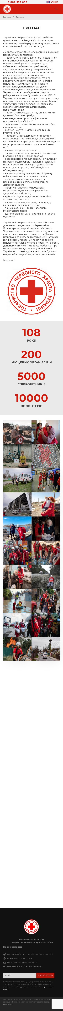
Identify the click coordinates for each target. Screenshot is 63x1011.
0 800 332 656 (17, 2)
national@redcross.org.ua (25, 962)
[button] (57, 9)
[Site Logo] (8, 9)
